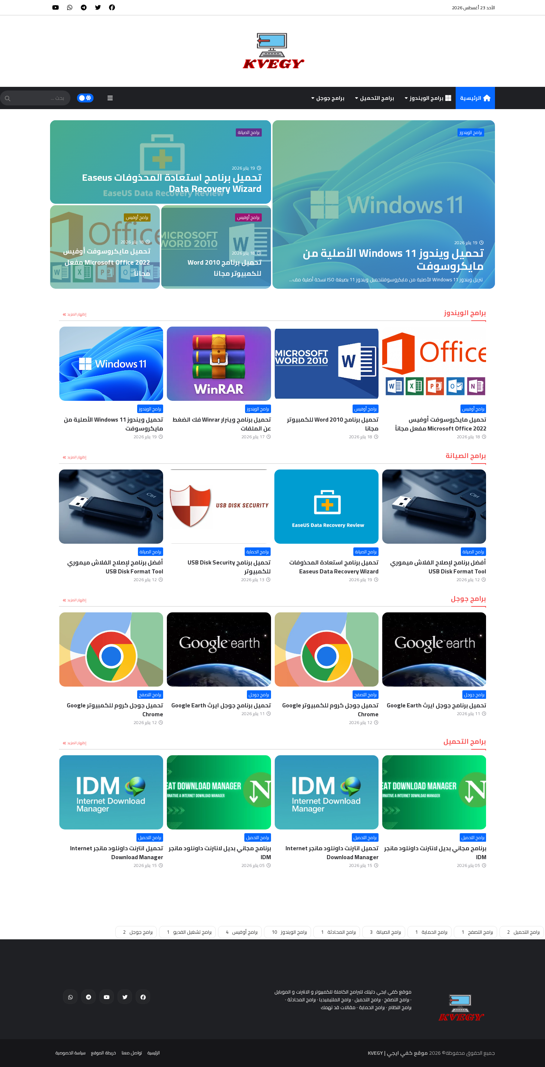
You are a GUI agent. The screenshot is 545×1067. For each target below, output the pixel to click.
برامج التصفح (365, 694)
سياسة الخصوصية (71, 1052)
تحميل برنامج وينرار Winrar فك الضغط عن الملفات (221, 424)
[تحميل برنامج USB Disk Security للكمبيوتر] (219, 506)
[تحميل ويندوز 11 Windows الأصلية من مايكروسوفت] (383, 204)
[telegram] (83, 7)
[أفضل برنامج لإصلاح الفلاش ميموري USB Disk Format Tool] (434, 506)
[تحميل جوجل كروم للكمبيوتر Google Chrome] (327, 649)
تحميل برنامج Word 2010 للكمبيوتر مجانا (333, 424)
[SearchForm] (7, 98)
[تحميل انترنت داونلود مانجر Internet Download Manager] (327, 792)
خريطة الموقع (103, 1052)
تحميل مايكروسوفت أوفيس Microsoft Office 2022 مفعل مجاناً (440, 424)
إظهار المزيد (76, 314)
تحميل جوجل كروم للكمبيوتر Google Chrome (330, 710)
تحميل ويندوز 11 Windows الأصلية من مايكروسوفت (113, 424)
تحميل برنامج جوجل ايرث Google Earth (436, 705)
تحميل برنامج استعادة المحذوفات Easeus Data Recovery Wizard (334, 567)
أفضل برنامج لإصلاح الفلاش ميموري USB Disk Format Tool (438, 567)
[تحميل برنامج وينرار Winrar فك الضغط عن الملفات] (219, 364)
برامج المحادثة (338, 931)
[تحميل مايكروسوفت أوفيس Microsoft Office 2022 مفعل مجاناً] (105, 247)
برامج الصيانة (249, 132)
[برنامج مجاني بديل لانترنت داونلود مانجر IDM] (434, 792)
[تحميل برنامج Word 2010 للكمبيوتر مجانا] (216, 247)
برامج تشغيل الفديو (189, 931)
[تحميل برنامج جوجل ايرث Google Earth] (434, 649)
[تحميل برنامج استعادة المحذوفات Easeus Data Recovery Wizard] (160, 162)
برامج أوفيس (137, 217)
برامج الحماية (258, 551)
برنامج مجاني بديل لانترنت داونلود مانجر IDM (435, 852)
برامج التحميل (377, 98)
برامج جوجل (330, 98)
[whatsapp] (69, 7)
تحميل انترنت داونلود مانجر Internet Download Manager (332, 852)
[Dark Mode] (85, 98)
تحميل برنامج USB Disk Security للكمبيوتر (229, 567)
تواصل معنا (132, 1052)
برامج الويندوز (426, 98)
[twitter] (97, 7)
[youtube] (55, 7)
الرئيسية (470, 98)
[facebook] (112, 7)
